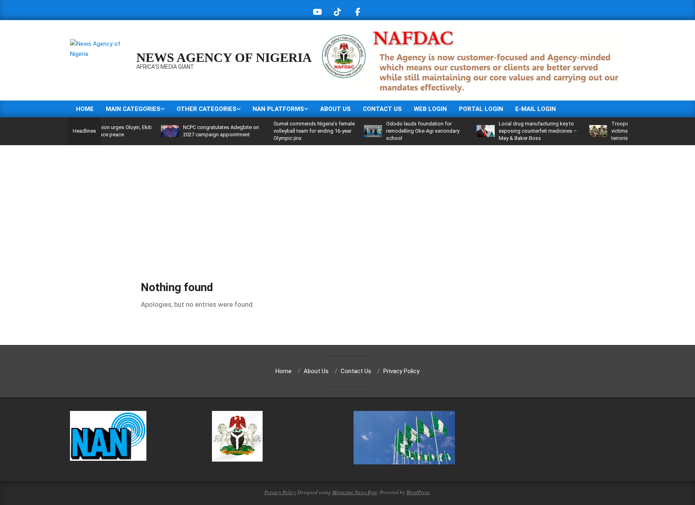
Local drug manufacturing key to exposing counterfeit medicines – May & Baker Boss (525, 131)
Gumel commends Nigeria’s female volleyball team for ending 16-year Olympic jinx (301, 131)
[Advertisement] (347, 205)
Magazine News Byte (354, 492)
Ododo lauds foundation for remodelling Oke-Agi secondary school (409, 131)
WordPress (418, 492)
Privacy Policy (280, 492)
